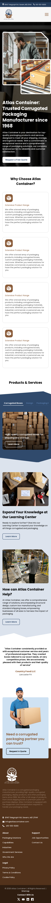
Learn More (13, 444)
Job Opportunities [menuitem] (40, 837)
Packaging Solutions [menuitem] (11, 837)
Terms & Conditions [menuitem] (11, 872)
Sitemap (25, 891)
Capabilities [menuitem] (7, 842)
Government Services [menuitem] (12, 852)
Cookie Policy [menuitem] (8, 877)
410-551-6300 (41, 4)
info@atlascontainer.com (17, 821)
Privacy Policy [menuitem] (8, 867)
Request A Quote (17, 751)
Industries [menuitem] (6, 847)
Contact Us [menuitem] (37, 842)
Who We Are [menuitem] (8, 857)
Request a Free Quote (16, 159)
